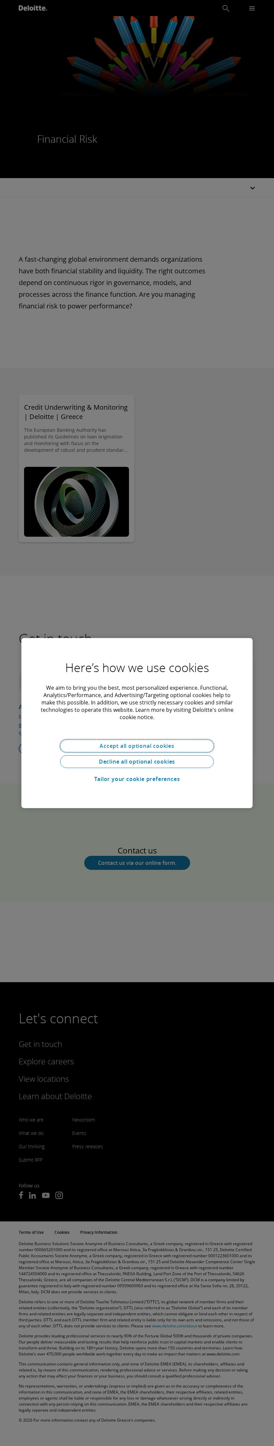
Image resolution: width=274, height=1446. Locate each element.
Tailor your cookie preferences (137, 779)
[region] (137, 723)
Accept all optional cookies (137, 746)
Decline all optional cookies (137, 761)
